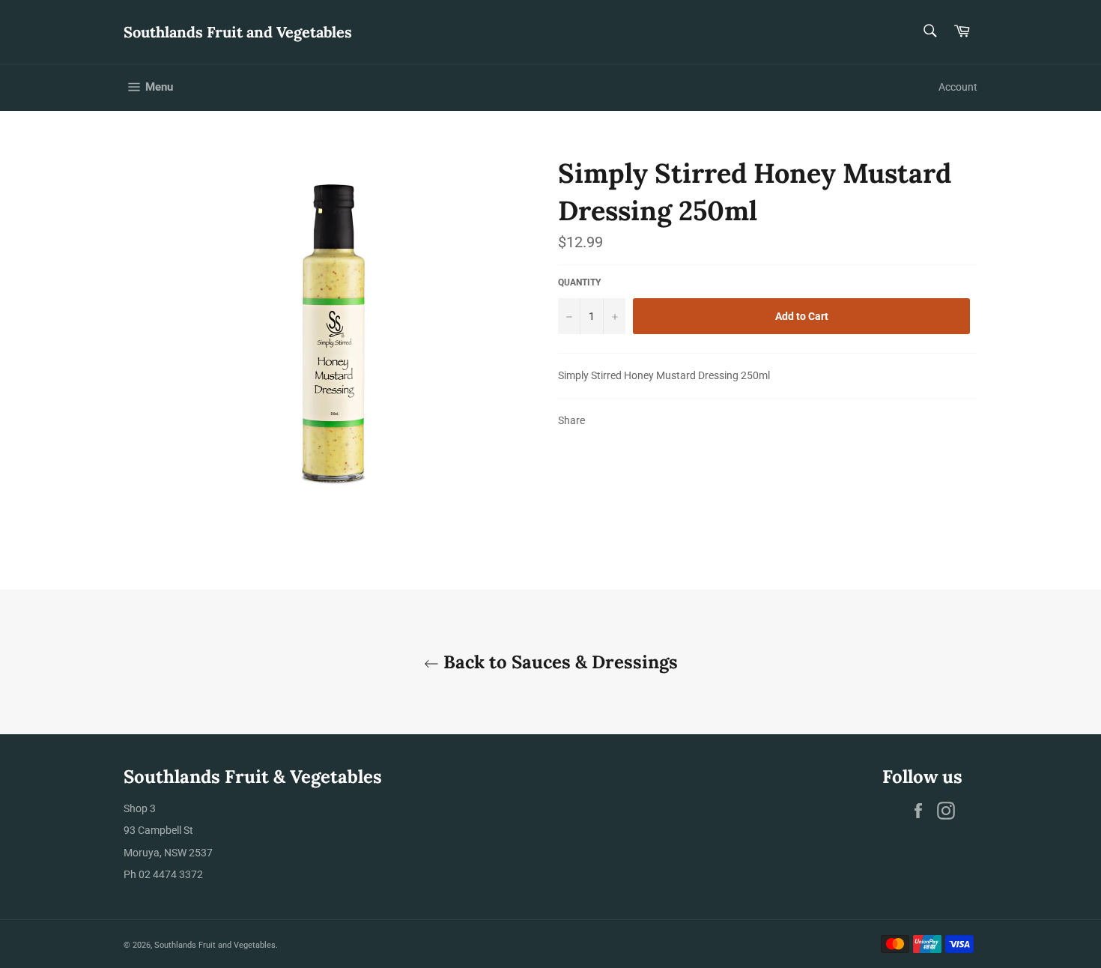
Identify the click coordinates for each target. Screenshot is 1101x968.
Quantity (579, 282)
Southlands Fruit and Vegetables (238, 31)
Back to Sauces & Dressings (558, 662)
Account (957, 87)
